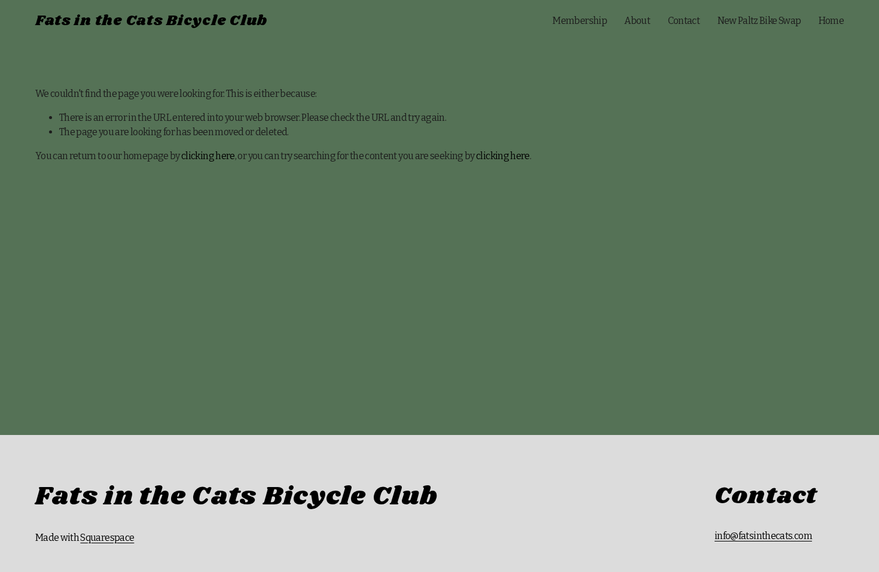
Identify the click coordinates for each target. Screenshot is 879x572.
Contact (684, 20)
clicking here (208, 156)
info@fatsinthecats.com (763, 535)
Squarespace (107, 537)
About (637, 20)
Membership (580, 20)
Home (831, 20)
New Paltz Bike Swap (759, 20)
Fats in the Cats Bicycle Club (151, 21)
